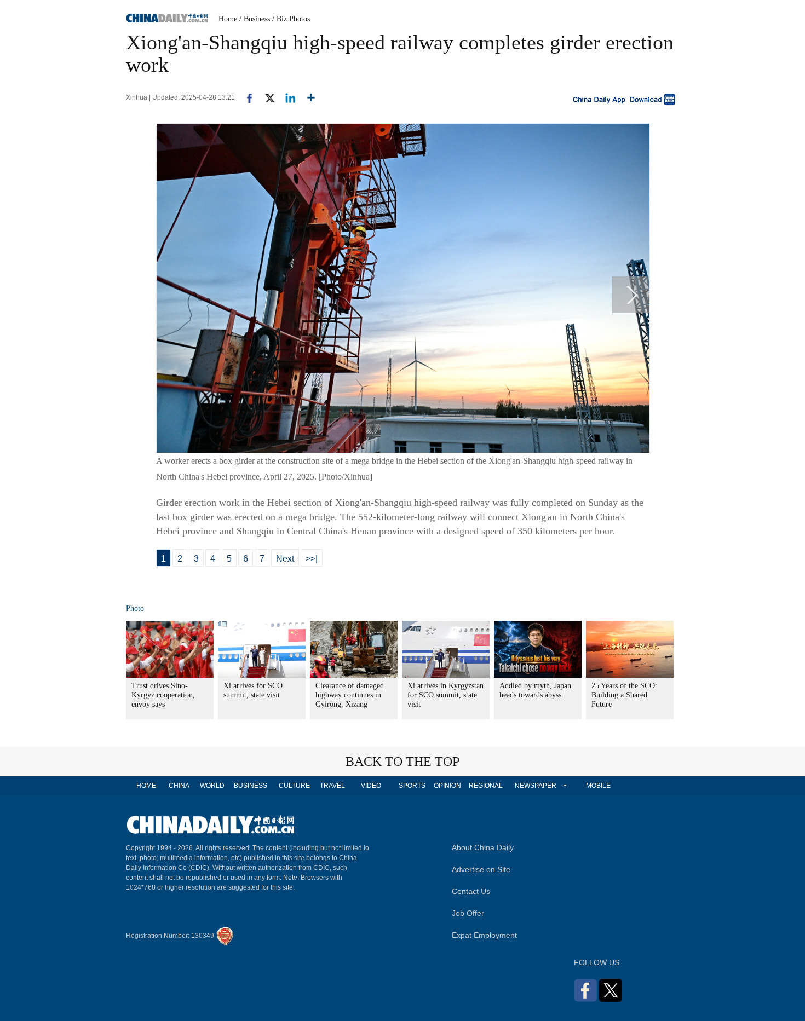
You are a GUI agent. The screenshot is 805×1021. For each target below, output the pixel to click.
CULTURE (294, 785)
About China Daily (483, 847)
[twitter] (265, 97)
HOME (146, 785)
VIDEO (371, 785)
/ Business (254, 19)
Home (228, 19)
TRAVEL (332, 785)
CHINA (179, 785)
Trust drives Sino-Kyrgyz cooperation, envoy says (163, 695)
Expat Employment (484, 935)
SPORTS (412, 785)
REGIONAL (486, 785)
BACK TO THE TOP (402, 761)
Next (285, 558)
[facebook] (245, 97)
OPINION (447, 785)
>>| (312, 558)
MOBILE (598, 785)
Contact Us (471, 891)
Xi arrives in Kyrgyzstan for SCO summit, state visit (445, 695)
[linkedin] (286, 97)
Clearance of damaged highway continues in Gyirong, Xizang (349, 695)
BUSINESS (250, 785)
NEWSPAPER (535, 785)
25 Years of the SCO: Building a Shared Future (624, 695)
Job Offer (468, 913)
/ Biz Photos (291, 19)
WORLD (212, 785)
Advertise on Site (481, 869)
